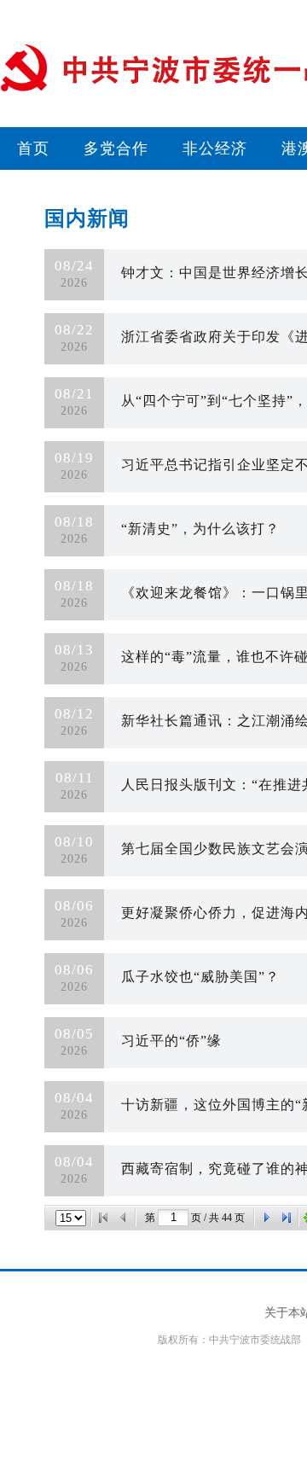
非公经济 (214, 148)
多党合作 (116, 148)
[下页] (266, 1217)
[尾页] (286, 1217)
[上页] (123, 1217)
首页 (33, 148)
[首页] (103, 1217)
